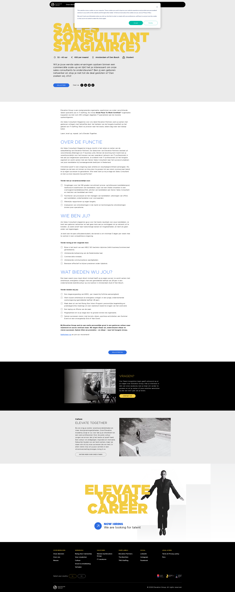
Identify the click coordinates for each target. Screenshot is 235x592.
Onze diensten (58, 554)
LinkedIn (143, 554)
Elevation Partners (125, 554)
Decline (151, 23)
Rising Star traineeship (83, 554)
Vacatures (101, 550)
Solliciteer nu (66, 335)
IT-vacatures (101, 559)
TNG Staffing (123, 560)
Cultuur (78, 560)
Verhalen (78, 567)
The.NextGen (123, 557)
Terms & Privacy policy (170, 554)
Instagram (144, 557)
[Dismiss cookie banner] (157, 7)
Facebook (144, 560)
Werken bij (79, 550)
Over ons (56, 557)
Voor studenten (81, 557)
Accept (136, 23)
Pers (164, 557)
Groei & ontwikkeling (83, 564)
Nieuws (56, 560)
